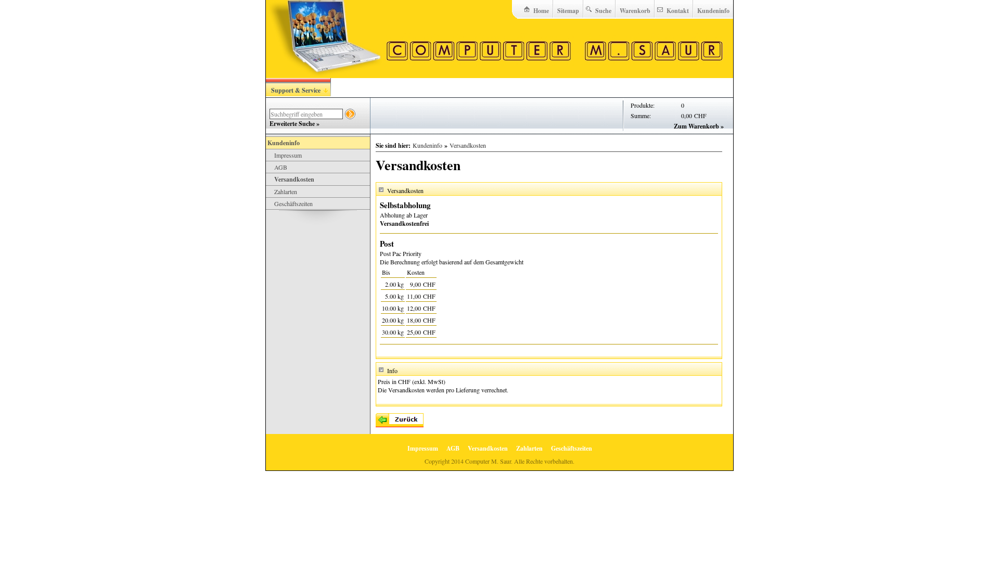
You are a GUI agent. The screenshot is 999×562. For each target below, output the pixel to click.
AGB (280, 167)
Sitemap (568, 10)
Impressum (288, 155)
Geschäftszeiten (293, 203)
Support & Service (296, 90)
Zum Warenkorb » (699, 126)
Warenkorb (635, 10)
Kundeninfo (713, 10)
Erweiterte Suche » (294, 123)
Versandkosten (294, 179)
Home (541, 10)
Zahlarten (285, 191)
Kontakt (678, 10)
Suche (603, 10)
